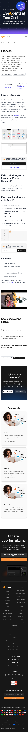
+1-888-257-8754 (14, 659)
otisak (7, 622)
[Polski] (25, 712)
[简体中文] (23, 715)
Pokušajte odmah (7, 391)
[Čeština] (7, 710)
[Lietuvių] (15, 712)
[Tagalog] (17, 715)
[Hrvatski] (4, 712)
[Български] (4, 710)
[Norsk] (23, 712)
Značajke (7, 597)
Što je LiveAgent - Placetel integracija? (11, 330)
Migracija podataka (20, 593)
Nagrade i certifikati (7, 613)
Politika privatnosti (8, 722)
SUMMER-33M (12, 21)
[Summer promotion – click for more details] (14, 17)
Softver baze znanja (14, 629)
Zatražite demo (14, 163)
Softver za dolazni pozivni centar (14, 640)
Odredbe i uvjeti (8, 720)
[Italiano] (10, 712)
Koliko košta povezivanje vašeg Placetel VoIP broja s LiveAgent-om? (12, 337)
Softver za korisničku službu (14, 632)
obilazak (7, 603)
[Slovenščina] (12, 715)
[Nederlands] (20, 712)
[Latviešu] (17, 712)
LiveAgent (4, 66)
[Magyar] (7, 712)
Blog (21, 610)
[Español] (20, 710)
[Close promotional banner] (26, 2)
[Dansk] (10, 710)
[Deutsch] (12, 710)
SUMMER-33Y (7, 23)
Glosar (20, 613)
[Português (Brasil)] (2, 715)
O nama (7, 610)
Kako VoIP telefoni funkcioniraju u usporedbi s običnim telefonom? (13, 346)
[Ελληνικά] (15, 710)
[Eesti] (23, 710)
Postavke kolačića (6, 725)
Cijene (7, 594)
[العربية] (2, 710)
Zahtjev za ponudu (20, 602)
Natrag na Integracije (7, 357)
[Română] (4, 715)
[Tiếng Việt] (20, 715)
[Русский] (7, 715)
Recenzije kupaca (7, 616)
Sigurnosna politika (19, 720)
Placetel (13, 42)
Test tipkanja (21, 622)
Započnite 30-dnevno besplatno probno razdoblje (14, 555)
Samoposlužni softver (14, 637)
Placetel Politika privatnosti (21, 87)
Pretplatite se (21, 250)
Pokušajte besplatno (19, 357)
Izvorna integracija (6, 74)
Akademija (20, 616)
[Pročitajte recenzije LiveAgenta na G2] (14, 683)
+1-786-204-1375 (14, 662)
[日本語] (12, 712)
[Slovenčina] (10, 715)
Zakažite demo (14, 559)
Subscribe (14, 698)
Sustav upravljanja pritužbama (14, 643)
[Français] (2, 712)
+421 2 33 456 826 (15, 656)
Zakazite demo (19, 391)
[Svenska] (15, 715)
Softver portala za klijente (14, 646)
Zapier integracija (18, 74)
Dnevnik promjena (21, 599)
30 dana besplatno (14, 167)
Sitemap (22, 722)
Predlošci (21, 619)
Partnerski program (7, 619)
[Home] (2, 43)
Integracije (6, 42)
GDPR (16, 722)
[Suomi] (25, 710)
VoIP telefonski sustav (14, 635)
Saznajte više (8, 87)
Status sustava (20, 596)
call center (11, 282)
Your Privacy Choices (21, 725)
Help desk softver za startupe (14, 649)
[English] (17, 710)
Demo (7, 591)
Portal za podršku (21, 590)
